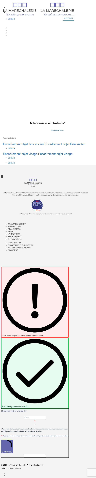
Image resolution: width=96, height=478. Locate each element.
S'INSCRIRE (7, 452)
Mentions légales (14, 239)
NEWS (10, 231)
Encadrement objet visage (20, 153)
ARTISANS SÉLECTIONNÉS (19, 247)
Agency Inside (15, 468)
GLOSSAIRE (13, 250)
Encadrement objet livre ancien (23, 144)
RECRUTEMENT (14, 236)
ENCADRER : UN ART (17, 224)
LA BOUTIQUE (14, 234)
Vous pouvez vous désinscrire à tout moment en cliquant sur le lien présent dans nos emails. (35, 436)
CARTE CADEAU (15, 242)
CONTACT (68, 18)
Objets (11, 19)
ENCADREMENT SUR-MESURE (21, 245)
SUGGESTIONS (14, 226)
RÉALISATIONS (14, 229)
